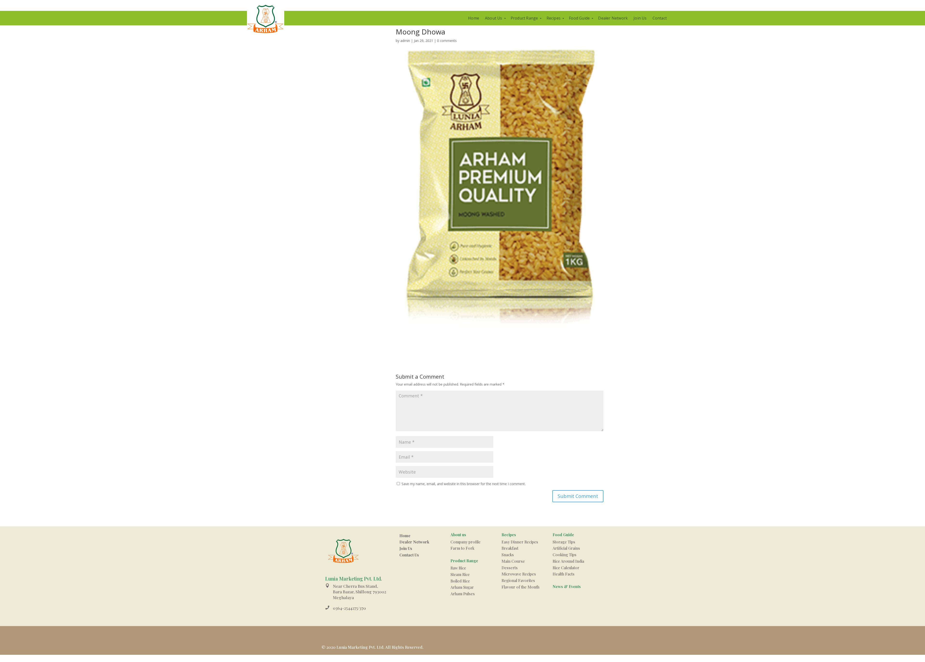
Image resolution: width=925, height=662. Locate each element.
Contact (660, 18)
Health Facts (564, 573)
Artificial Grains (566, 548)
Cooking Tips (564, 554)
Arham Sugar (462, 587)
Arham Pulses (462, 593)
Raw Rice (458, 567)
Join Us (640, 18)
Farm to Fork (462, 548)
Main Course (513, 561)
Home (473, 18)
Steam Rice (460, 574)
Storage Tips (564, 541)
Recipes (554, 18)
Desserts (510, 567)
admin (405, 40)
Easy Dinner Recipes (520, 541)
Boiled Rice (460, 580)
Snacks (508, 554)
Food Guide (579, 18)
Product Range (524, 18)
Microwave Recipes (519, 573)
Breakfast (510, 548)
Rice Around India (568, 561)
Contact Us (409, 554)
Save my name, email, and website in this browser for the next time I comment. (464, 483)
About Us (493, 18)
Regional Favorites (518, 580)
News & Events (567, 586)
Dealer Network (613, 18)
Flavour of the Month (520, 586)
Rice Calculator (566, 567)
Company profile (465, 541)
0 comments (447, 40)
